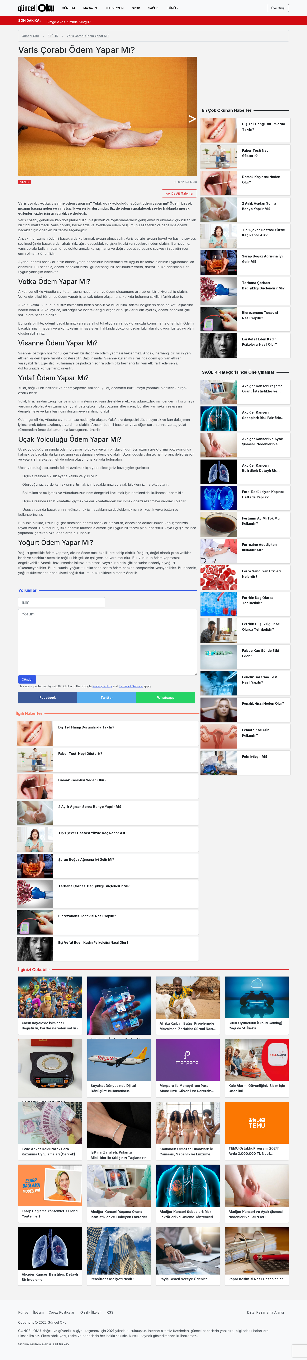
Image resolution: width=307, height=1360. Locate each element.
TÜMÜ (171, 8)
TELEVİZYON (114, 8)
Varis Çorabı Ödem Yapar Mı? (88, 36)
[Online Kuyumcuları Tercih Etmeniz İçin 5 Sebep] (50, 1068)
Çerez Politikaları (62, 1312)
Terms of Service (131, 686)
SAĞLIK (153, 8)
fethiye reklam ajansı (34, 1344)
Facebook (47, 697)
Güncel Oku (30, 36)
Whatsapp (165, 697)
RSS (110, 1312)
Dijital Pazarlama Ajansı (265, 1312)
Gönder (27, 679)
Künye (23, 1312)
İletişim (38, 1312)
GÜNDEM (68, 8)
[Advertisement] (245, 74)
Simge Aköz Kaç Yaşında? (67, 20)
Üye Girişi (278, 8)
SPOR (136, 8)
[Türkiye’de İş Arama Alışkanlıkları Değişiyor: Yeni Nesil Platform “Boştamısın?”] (119, 1005)
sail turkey (61, 1344)
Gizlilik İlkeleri (90, 1312)
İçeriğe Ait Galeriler (179, 193)
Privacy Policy (102, 686)
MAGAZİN (90, 8)
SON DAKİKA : (29, 20)
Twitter (106, 697)
